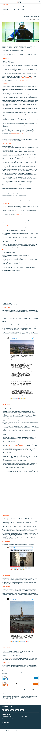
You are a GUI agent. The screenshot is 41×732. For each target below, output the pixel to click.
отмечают (20, 55)
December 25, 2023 (24, 80)
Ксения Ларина (5, 203)
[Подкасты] (21, 710)
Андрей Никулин (6, 299)
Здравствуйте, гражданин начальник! (15, 445)
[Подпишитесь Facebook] (6, 710)
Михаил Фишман (6, 586)
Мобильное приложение (7, 716)
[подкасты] (16, 730)
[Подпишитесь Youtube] (11, 710)
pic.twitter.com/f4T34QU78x (17, 133)
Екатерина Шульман (6, 198)
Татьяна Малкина (6, 249)
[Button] (26, 16)
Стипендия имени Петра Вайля (8, 718)
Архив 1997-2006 (24, 716)
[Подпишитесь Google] (3, 710)
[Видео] (25, 730)
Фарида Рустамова (6, 647)
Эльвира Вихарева (6, 307)
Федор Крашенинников (7, 218)
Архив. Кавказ (5, 4)
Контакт (22, 718)
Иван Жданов (5, 83)
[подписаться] (23, 710)
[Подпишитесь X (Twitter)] (8, 710)
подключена (9, 658)
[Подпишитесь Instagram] (16, 710)
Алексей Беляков (6, 191)
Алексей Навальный (6, 143)
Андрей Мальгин (6, 575)
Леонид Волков (5, 58)
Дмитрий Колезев (6, 404)
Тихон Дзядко (5, 662)
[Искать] (33, 730)
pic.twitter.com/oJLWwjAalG (26, 77)
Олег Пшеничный (6, 541)
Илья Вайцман (5, 515)
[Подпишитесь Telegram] (13, 710)
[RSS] (18, 710)
